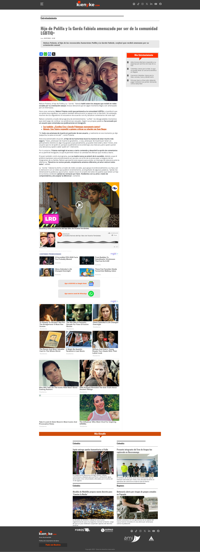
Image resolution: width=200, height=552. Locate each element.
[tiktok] (138, 4)
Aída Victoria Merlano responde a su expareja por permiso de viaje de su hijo (143, 63)
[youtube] (155, 4)
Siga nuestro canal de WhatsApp (76, 294)
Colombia (76, 444)
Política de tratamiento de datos (49, 541)
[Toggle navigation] (42, 4)
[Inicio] (88, 4)
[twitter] (147, 4)
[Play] (79, 205)
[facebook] (160, 4)
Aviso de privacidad (45, 537)
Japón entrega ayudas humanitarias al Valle (90, 450)
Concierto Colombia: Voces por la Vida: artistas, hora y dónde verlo (142, 76)
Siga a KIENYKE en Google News (76, 283)
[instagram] (142, 4)
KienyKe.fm (42, 251)
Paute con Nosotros (53, 545)
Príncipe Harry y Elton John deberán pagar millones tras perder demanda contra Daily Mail (143, 82)
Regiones (120, 486)
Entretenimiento (49, 18)
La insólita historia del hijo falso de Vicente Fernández (59, 251)
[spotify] (134, 4)
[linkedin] (151, 4)
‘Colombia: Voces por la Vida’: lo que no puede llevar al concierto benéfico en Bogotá (143, 70)
